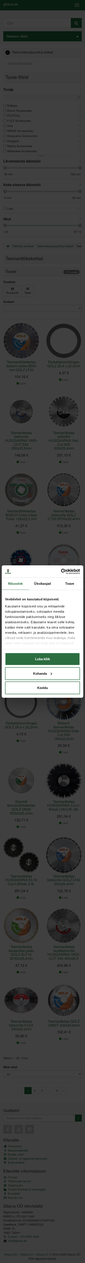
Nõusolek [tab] (15, 583)
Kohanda (40, 673)
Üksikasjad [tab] (42, 583)
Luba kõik (42, 659)
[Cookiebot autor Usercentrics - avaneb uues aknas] (61, 571)
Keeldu (42, 688)
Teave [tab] (69, 583)
